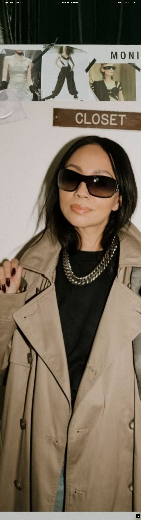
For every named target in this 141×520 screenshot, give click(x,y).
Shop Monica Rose (70, 2)
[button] (120, 2)
